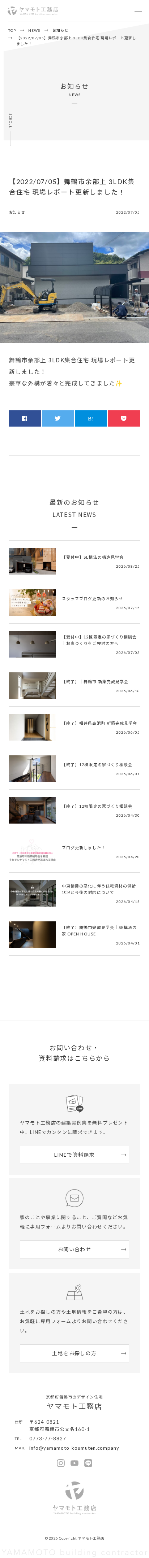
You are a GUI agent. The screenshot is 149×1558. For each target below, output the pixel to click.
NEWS (34, 30)
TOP (12, 30)
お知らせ (60, 30)
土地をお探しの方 (74, 1353)
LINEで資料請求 (74, 1155)
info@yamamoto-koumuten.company (74, 1448)
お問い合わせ (74, 1249)
